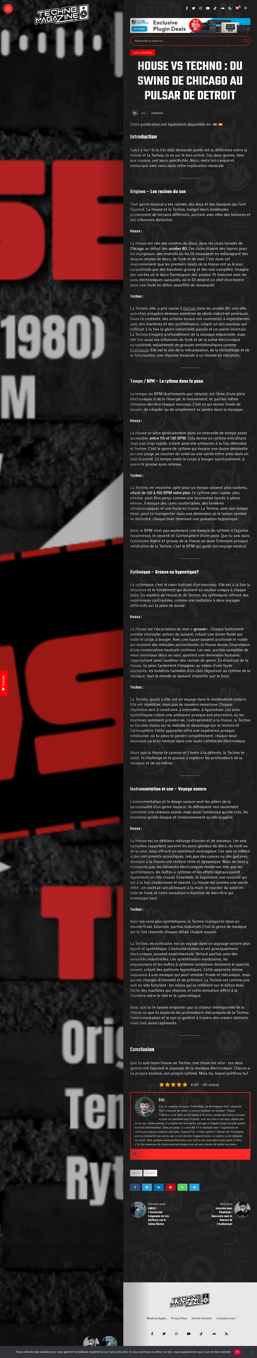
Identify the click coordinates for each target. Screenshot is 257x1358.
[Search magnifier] (245, 41)
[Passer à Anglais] (215, 124)
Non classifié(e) (142, 52)
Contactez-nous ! (226, 1318)
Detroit (190, 308)
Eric (144, 113)
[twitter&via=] (147, 1187)
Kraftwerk (139, 349)
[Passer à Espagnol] (220, 124)
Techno (150, 1173)
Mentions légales (156, 1318)
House (136, 1173)
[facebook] (135, 1187)
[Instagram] (134, 1154)
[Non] (252, 1352)
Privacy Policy (179, 1318)
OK (237, 1351)
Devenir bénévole (202, 1318)
